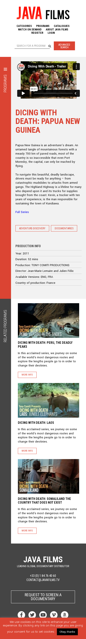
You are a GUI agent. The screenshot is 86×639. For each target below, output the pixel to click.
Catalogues (61, 26)
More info (27, 374)
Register (37, 32)
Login (51, 32)
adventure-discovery (32, 228)
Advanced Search (64, 46)
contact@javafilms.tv (43, 580)
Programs (42, 26)
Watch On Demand (29, 29)
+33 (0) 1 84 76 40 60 (43, 576)
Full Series (22, 212)
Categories (24, 26)
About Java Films (57, 29)
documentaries (64, 228)
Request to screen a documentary (43, 596)
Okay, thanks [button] (67, 632)
